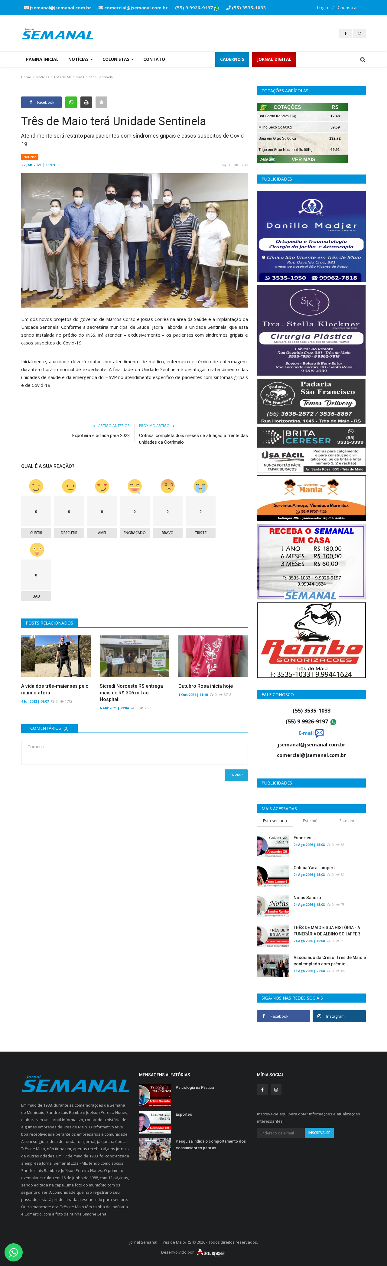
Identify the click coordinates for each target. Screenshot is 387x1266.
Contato (154, 59)
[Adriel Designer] (211, 1252)
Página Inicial (42, 59)
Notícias (42, 77)
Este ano (348, 820)
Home (26, 77)
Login (322, 7)
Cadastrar (348, 7)
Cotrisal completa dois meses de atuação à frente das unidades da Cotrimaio (193, 439)
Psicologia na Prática (195, 1087)
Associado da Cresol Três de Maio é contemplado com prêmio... (330, 960)
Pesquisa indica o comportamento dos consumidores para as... (211, 1144)
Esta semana (275, 820)
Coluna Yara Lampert (314, 867)
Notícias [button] (79, 59)
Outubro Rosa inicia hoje (205, 686)
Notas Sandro (307, 897)
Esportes (302, 837)
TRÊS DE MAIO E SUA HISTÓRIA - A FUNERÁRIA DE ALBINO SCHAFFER (327, 930)
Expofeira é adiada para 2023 (101, 435)
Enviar (236, 775)
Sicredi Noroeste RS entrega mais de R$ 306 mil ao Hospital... (131, 692)
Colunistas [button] (116, 59)
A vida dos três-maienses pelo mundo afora (55, 689)
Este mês (311, 820)
